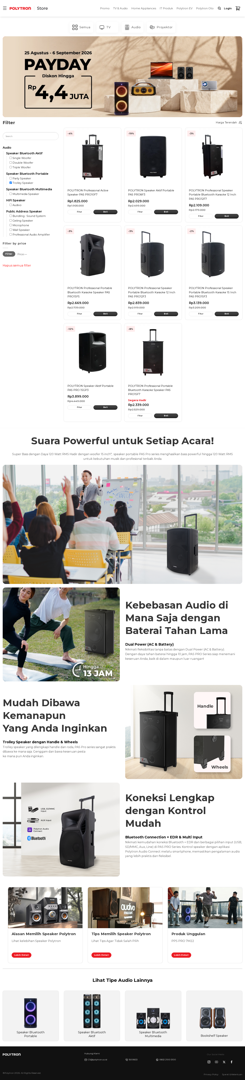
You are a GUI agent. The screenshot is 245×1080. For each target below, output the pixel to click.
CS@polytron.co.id (97, 1059)
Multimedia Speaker (26, 194)
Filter (8, 254)
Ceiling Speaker (23, 220)
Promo (105, 8)
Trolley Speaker (23, 183)
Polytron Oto (205, 8)
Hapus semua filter (17, 265)
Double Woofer (23, 162)
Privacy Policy (211, 1074)
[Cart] (238, 8)
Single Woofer (22, 158)
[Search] (219, 8)
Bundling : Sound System (29, 216)
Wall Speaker (21, 230)
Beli (105, 212)
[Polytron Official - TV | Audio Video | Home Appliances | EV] (20, 8)
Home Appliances (143, 8)
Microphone (21, 225)
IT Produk (166, 8)
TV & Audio (120, 8)
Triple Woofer (22, 167)
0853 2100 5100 (167, 1059)
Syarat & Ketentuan (232, 1074)
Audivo (17, 205)
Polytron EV (184, 8)
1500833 (133, 1059)
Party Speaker (22, 178)
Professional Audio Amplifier (31, 234)
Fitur (79, 212)
